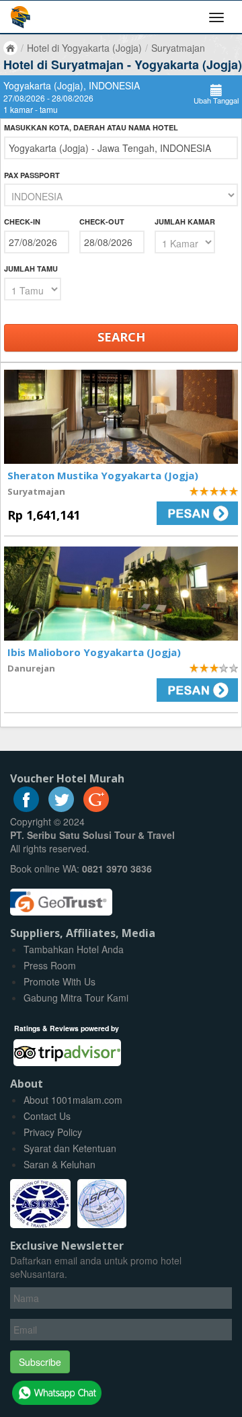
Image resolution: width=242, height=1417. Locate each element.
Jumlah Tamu (31, 269)
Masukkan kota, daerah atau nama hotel (91, 127)
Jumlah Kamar (185, 221)
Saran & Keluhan (59, 1164)
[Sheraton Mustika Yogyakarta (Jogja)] (121, 417)
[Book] (184, 513)
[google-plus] (96, 808)
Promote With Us (59, 981)
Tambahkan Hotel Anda (74, 949)
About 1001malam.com (73, 1099)
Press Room (50, 965)
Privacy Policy (53, 1132)
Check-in (22, 221)
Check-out (101, 221)
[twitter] (61, 808)
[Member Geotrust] (61, 896)
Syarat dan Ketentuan (70, 1148)
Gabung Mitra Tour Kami (76, 997)
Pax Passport (32, 175)
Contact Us (47, 1116)
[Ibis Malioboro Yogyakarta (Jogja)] (121, 593)
